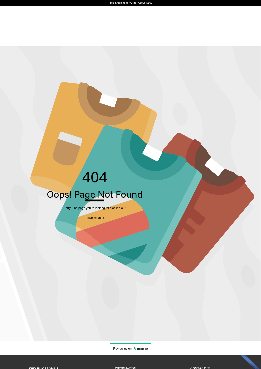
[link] (94, 218)
